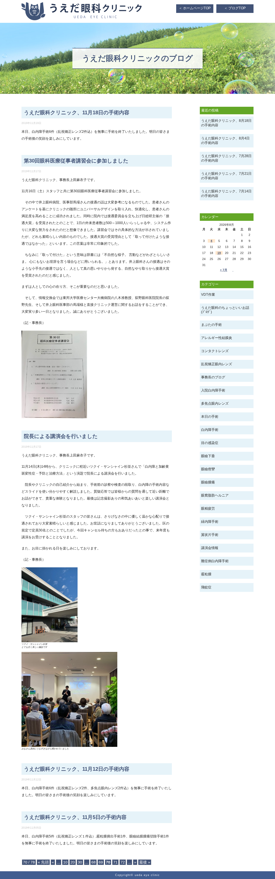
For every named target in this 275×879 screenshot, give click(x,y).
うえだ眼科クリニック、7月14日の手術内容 (226, 193)
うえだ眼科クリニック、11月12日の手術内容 (76, 769)
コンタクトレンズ (215, 351)
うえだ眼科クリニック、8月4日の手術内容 (225, 140)
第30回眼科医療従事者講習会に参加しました (76, 161)
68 (93, 862)
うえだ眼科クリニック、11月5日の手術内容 (75, 817)
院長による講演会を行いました (61, 436)
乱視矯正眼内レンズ (216, 364)
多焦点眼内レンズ (215, 403)
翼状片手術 (209, 535)
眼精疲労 (208, 508)
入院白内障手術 (213, 390)
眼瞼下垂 (208, 456)
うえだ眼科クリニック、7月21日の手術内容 (226, 176)
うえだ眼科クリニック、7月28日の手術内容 (226, 158)
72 (123, 862)
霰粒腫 (206, 574)
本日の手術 (209, 416)
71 (115, 862)
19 (219, 253)
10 (65, 862)
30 (80, 862)
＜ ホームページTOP (195, 8)
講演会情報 (209, 548)
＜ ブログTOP (235, 8)
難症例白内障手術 (215, 561)
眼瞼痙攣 (208, 469)
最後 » (144, 862)
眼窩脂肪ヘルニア (215, 495)
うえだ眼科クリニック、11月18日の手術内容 (76, 112)
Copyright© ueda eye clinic (137, 875)
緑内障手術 (209, 521)
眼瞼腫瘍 (208, 482)
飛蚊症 (206, 587)
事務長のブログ (213, 377)
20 (72, 862)
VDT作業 (208, 294)
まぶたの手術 (211, 325)
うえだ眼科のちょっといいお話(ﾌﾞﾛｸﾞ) (225, 310)
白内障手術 (209, 430)
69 (101, 862)
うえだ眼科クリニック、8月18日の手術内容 (226, 123)
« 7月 (223, 270)
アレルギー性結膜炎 (216, 338)
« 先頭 (43, 862)
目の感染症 (209, 443)
